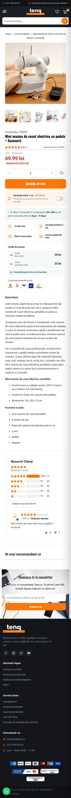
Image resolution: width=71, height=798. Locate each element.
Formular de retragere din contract (20, 722)
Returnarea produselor (14, 674)
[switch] (59, 198)
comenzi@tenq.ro (16, 739)
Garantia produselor (13, 712)
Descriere (11, 297)
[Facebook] (6, 653)
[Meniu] (4, 12)
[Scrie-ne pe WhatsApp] (6, 791)
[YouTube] (29, 653)
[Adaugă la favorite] (61, 173)
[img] (28, 514)
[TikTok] (21, 653)
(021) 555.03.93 (15, 744)
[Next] (63, 74)
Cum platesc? (10, 701)
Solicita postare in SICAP (54, 147)
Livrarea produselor (13, 706)
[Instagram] (14, 653)
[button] (18, 476)
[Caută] (65, 21)
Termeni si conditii (12, 669)
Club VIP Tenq (10, 717)
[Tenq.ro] (35, 12)
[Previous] (7, 74)
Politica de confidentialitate (17, 679)
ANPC (6, 685)
